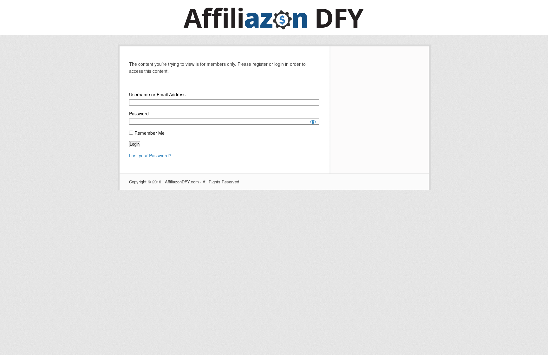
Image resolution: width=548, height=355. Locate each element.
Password (139, 113)
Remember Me (149, 133)
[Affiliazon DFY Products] (274, 33)
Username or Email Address (157, 94)
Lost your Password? (150, 155)
